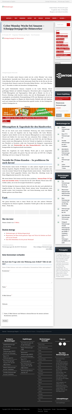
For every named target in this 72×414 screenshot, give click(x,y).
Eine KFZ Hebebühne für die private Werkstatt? (20, 239)
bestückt (29, 18)
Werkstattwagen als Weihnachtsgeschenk (18, 233)
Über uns (40, 409)
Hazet (39, 368)
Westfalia (40, 394)
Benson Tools (41, 344)
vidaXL (40, 391)
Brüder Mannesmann (43, 347)
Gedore (40, 362)
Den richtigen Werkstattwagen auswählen (43, 247)
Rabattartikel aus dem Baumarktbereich (27, 145)
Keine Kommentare (35, 35)
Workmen (40, 397)
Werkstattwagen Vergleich (63, 1)
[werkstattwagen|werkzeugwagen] (3, 18)
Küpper (40, 379)
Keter (39, 376)
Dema (39, 350)
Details (59, 115)
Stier (39, 385)
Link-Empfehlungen (60, 402)
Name (4, 287)
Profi (15, 18)
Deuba (39, 353)
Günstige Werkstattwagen (51, 1)
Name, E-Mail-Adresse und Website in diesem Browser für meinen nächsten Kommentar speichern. (26, 314)
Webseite (5, 304)
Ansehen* (68, 115)
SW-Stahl (40, 388)
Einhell (40, 356)
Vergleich (40, 18)
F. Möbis (16, 222)
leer (35, 18)
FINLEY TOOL (42, 359)
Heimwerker (22, 18)
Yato (39, 400)
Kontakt (54, 409)
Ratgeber (62, 18)
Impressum (40, 411)
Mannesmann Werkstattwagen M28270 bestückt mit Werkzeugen (62, 104)
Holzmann (40, 373)
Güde (39, 365)
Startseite (4, 331)
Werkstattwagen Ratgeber (24, 35)
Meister (40, 382)
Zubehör (54, 18)
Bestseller (47, 18)
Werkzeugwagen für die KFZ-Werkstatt (14, 246)
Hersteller (8, 18)
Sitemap (46, 411)
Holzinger (40, 370)
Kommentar (6, 271)
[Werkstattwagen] (12, 8)
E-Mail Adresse (7, 295)
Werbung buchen (47, 409)
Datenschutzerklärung (61, 409)
